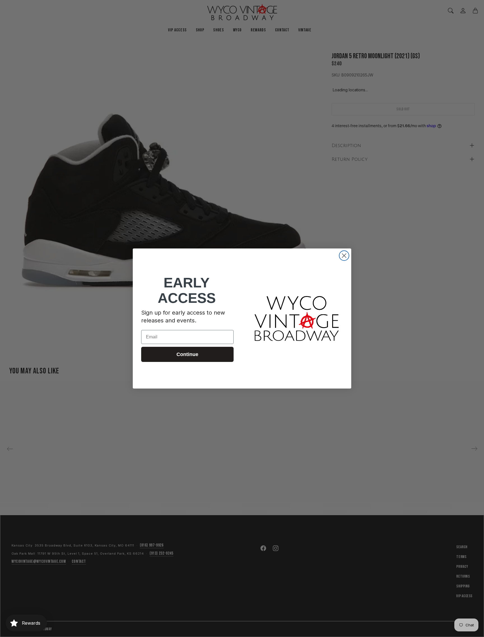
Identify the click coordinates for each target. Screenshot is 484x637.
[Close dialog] (344, 256)
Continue (187, 354)
